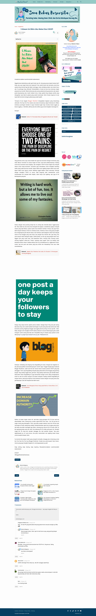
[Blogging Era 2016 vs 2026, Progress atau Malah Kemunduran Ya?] (40, 494)
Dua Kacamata (66, 115)
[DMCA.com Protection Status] (66, 99)
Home (34, 1)
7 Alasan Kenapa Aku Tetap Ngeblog (70, 214)
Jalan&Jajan (70, 121)
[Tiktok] (73, 611)
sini (69, 58)
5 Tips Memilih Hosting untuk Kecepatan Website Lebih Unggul (27, 485)
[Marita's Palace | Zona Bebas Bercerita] (21, 1)
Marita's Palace (75, 43)
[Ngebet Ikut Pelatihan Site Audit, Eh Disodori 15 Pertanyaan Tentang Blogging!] (18, 254)
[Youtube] (80, 611)
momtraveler (21, 570)
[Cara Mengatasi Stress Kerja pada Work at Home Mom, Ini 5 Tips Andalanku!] (18, 388)
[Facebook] (68, 611)
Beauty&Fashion (66, 109)
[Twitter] (70, 611)
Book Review (66, 112)
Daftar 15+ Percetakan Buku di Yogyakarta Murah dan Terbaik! (42, 117)
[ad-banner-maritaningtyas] (71, 82)
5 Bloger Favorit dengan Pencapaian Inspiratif (28, 491)
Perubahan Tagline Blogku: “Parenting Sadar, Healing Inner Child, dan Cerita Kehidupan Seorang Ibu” (28, 499)
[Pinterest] (78, 611)
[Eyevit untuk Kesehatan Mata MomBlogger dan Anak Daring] (71, 196)
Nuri (19, 581)
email (79, 60)
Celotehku (76, 112)
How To (75, 118)
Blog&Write (17, 459)
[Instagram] (75, 611)
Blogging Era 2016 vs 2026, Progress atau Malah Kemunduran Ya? (51, 491)
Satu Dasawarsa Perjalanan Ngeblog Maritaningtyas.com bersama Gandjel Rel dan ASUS (51, 499)
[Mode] (77, 2)
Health (65, 118)
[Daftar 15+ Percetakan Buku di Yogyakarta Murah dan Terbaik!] (18, 118)
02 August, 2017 (32, 522)
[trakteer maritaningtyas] (70, 94)
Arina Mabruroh (21, 542)
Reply (16, 538)
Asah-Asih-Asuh (70, 107)
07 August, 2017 (23, 581)
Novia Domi (20, 560)
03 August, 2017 (32, 529)
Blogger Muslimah (33, 101)
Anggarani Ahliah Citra (23, 522)
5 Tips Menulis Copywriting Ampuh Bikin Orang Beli (50, 485)
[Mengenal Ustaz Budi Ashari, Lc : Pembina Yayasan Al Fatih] (71, 179)
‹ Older (16, 475)
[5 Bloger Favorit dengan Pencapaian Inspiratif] (17, 494)
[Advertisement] (37, 266)
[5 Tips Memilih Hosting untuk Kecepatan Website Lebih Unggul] (17, 488)
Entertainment (76, 115)
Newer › (56, 475)
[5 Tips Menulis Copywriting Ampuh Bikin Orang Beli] (40, 488)
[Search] (80, 2)
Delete (21, 538)
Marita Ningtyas (25, 529)
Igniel (80, 613)
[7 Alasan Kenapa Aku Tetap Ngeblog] (71, 212)
